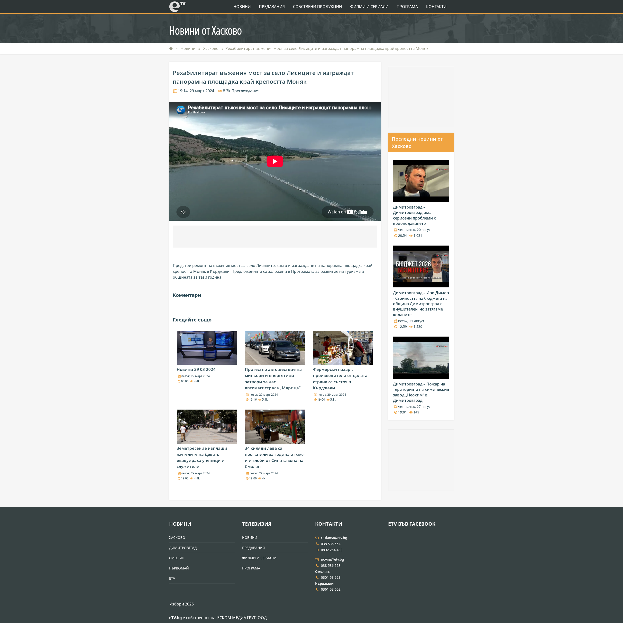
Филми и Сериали (369, 6)
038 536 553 (330, 565)
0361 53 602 (330, 589)
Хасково (211, 48)
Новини (242, 6)
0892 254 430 (331, 550)
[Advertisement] (275, 237)
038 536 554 (330, 543)
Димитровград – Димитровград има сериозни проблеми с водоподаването (414, 215)
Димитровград (183, 547)
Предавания (272, 6)
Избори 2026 (181, 604)
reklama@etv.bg (334, 537)
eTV (172, 578)
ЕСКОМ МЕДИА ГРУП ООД (242, 617)
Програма (407, 6)
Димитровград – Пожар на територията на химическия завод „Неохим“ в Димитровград (421, 392)
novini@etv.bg (332, 559)
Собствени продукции (317, 6)
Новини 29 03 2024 (196, 369)
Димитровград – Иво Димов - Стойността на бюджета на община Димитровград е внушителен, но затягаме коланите (421, 303)
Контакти (436, 6)
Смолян (176, 558)
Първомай (179, 568)
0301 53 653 (330, 577)
